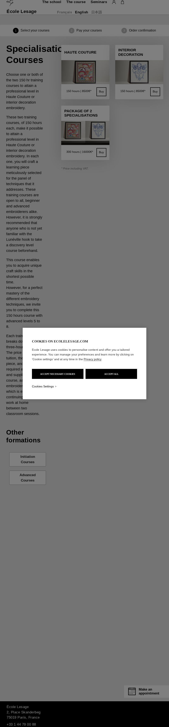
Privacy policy (92, 359)
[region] (84, 363)
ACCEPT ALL (111, 374)
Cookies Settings (43, 386)
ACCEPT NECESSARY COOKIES (57, 374)
